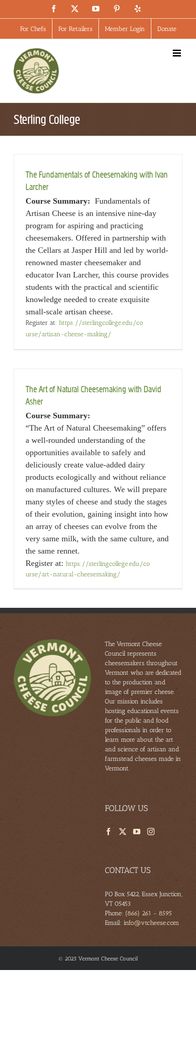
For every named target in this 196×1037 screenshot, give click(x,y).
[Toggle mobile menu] (177, 53)
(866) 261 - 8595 (148, 913)
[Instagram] (151, 831)
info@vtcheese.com (151, 923)
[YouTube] (136, 831)
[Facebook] (108, 831)
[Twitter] (122, 831)
